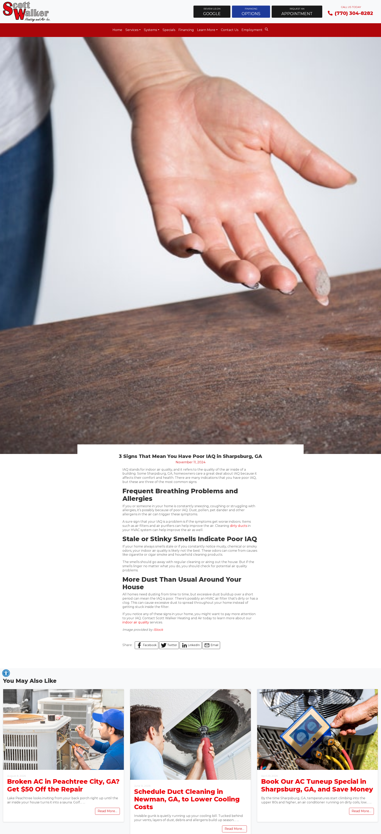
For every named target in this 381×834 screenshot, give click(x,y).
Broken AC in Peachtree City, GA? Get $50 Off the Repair (63, 785)
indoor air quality (135, 622)
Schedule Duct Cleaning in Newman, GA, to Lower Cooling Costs (187, 799)
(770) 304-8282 (354, 13)
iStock (158, 630)
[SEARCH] (267, 28)
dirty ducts (238, 526)
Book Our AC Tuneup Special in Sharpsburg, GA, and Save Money (317, 785)
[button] (211, 12)
